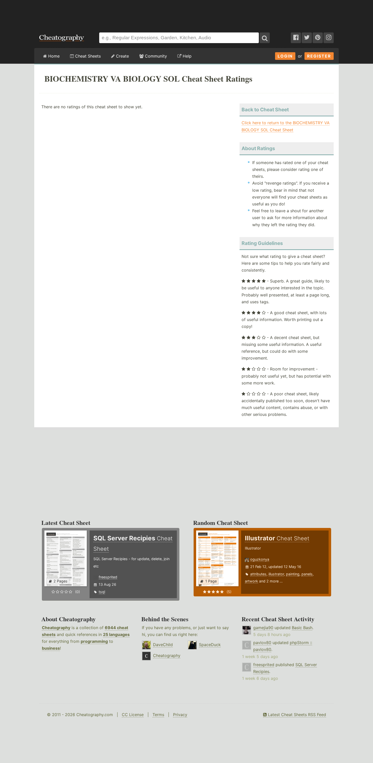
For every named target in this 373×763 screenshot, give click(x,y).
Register (319, 56)
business (51, 648)
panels (307, 574)
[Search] (265, 37)
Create (122, 56)
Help (186, 56)
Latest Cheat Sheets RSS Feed (296, 714)
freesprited (108, 577)
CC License (133, 714)
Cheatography (56, 627)
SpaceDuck (210, 644)
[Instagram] (329, 37)
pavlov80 (262, 642)
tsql (102, 592)
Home (53, 56)
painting (292, 574)
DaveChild (163, 644)
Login (285, 56)
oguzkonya (259, 559)
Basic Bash (302, 627)
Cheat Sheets (87, 56)
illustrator (276, 574)
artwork (251, 581)
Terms (158, 714)
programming (94, 641)
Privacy (180, 714)
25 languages (116, 634)
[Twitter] (307, 37)
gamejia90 (263, 627)
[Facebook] (296, 37)
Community (155, 56)
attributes (258, 574)
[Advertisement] (186, 13)
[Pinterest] (318, 37)
